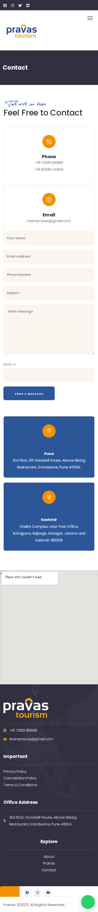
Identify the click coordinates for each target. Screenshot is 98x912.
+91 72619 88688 (49, 162)
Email (49, 215)
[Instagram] (38, 892)
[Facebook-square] (27, 892)
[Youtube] (48, 892)
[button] (88, 902)
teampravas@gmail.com (49, 220)
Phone (49, 156)
